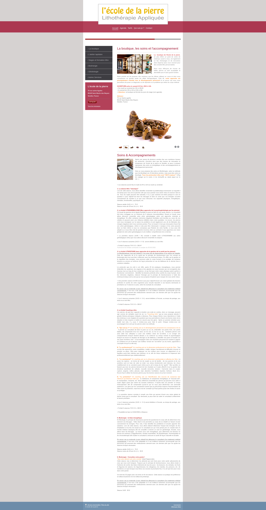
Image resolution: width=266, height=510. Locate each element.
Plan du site (105, 505)
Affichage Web (176, 507)
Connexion (177, 505)
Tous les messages (94, 106)
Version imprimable (93, 505)
